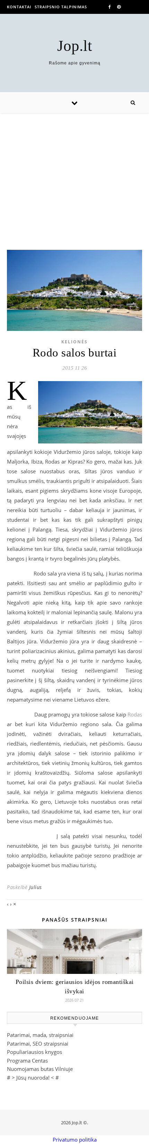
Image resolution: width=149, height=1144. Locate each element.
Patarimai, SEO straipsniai (37, 1043)
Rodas (135, 714)
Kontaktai (19, 6)
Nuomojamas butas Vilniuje (40, 1068)
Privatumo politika (75, 1139)
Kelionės (74, 342)
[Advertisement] (74, 174)
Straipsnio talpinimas (61, 6)
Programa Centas (27, 1060)
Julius (35, 887)
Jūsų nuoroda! (33, 1077)
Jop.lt (74, 46)
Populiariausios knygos (34, 1051)
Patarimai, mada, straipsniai (40, 1034)
